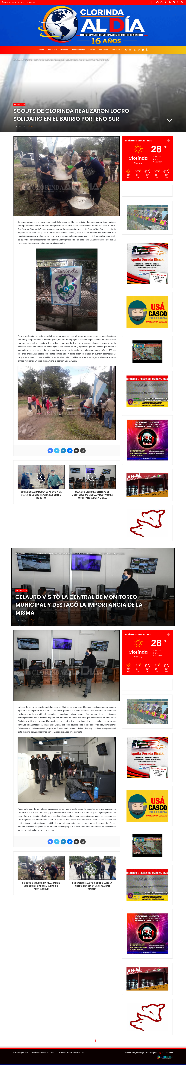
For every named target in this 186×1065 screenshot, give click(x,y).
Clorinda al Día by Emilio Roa (71, 1053)
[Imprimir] (83, 450)
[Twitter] (57, 450)
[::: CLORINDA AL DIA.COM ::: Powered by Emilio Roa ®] (93, 25)
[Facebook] (50, 450)
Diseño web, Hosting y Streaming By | (142, 1053)
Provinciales (117, 50)
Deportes (64, 50)
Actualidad (52, 50)
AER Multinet (167, 1053)
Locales (92, 50)
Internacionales (78, 50)
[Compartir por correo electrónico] (76, 450)
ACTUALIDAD (26, 60)
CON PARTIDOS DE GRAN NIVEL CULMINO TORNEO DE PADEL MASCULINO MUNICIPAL (76, 2)
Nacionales (103, 50)
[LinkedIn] (63, 450)
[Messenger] (70, 450)
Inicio (41, 50)
